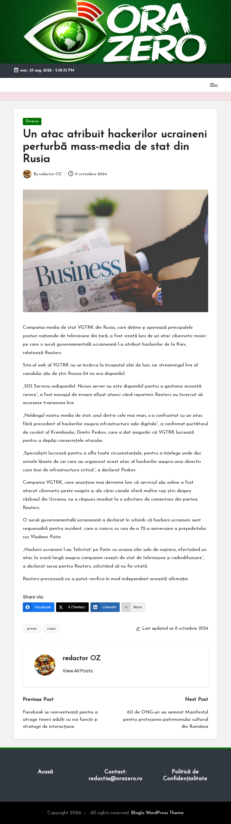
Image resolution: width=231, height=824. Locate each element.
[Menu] (213, 85)
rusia (51, 629)
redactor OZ (82, 658)
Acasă (45, 772)
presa (32, 629)
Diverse (32, 121)
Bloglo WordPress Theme (157, 813)
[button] (78, 670)
